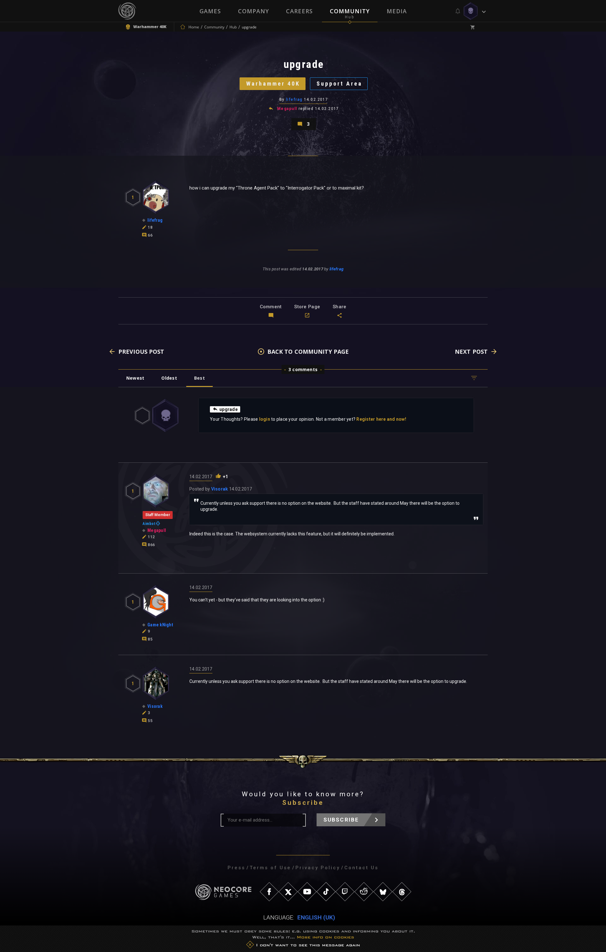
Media (397, 11)
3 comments (303, 369)
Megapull (287, 108)
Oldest (169, 378)
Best (199, 378)
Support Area (339, 83)
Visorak (219, 488)
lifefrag (294, 99)
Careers (299, 11)
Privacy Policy (317, 868)
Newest (135, 378)
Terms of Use (270, 868)
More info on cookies (325, 937)
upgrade (228, 409)
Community (350, 11)
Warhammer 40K (273, 83)
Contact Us (361, 868)
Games (210, 11)
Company (253, 11)
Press (236, 868)
